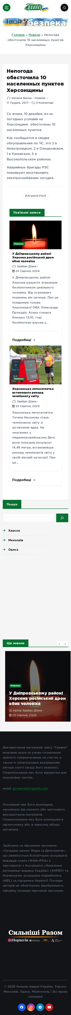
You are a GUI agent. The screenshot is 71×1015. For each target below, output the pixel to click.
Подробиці (22, 340)
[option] (35, 686)
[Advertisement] (35, 596)
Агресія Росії (36, 196)
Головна (18, 35)
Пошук (12, 504)
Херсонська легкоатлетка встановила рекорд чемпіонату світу (32, 392)
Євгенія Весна (21, 98)
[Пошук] (62, 518)
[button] (60, 644)
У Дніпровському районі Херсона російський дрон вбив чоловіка (33, 257)
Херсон (14, 530)
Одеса (13, 549)
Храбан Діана (26, 266)
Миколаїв (15, 540)
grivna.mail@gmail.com (30, 788)
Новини (34, 35)
